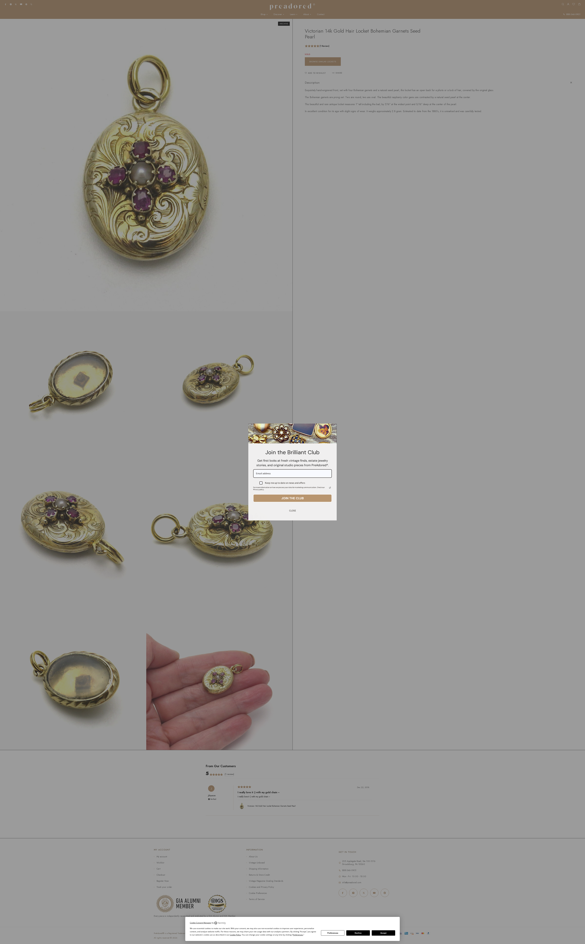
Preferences (332, 933)
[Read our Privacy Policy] (330, 488)
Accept (383, 933)
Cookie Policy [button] (235, 934)
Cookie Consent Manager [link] (200, 922)
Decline (358, 933)
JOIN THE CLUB (292, 498)
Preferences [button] (298, 934)
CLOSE (292, 510)
